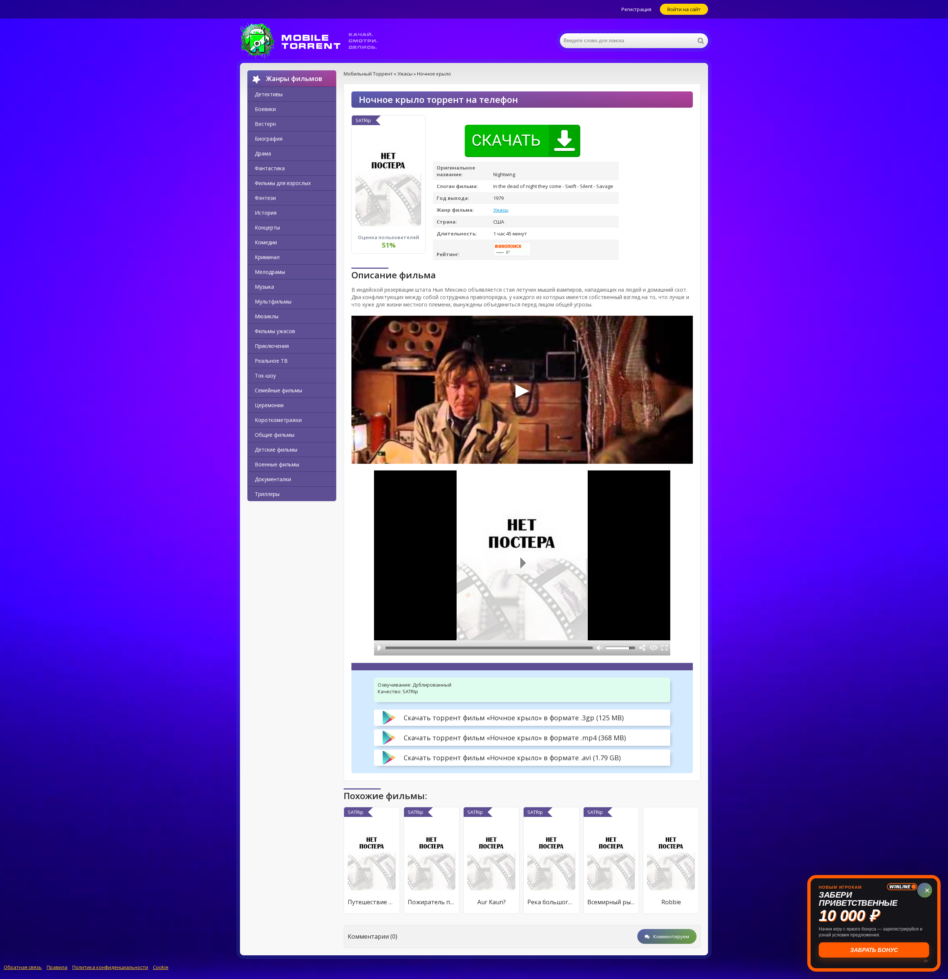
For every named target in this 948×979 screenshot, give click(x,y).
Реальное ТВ (271, 360)
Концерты (267, 227)
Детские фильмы (276, 449)
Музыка (264, 286)
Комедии (266, 242)
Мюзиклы (266, 316)
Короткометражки (278, 419)
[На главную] (314, 40)
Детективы (269, 94)
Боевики (265, 109)
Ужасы (500, 210)
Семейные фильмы (278, 390)
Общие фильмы (274, 434)
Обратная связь (23, 967)
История (266, 212)
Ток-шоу (265, 375)
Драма (263, 153)
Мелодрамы (270, 271)
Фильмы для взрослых (283, 183)
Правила (57, 967)
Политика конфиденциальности (110, 967)
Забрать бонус (874, 950)
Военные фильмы (277, 464)
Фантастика (270, 168)
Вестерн (265, 123)
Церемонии (269, 405)
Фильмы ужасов (275, 331)
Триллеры (267, 493)
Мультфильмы (273, 301)
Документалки (273, 479)
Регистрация (636, 9)
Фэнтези (265, 197)
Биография (269, 138)
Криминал (267, 257)
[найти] (700, 40)
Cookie (160, 967)
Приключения (272, 345)
